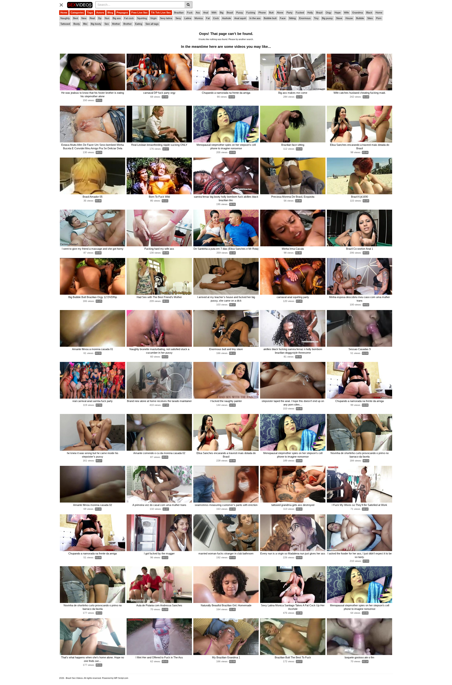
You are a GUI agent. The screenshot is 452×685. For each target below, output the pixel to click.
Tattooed (65, 23)
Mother (116, 23)
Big (221, 12)
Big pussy (327, 18)
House (349, 18)
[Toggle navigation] (62, 4)
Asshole (226, 18)
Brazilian (179, 12)
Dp (99, 18)
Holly (310, 12)
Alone (280, 12)
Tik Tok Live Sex (161, 12)
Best (75, 18)
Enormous (305, 18)
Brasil (230, 12)
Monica (199, 18)
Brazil (319, 12)
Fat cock (129, 18)
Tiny (316, 18)
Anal (205, 12)
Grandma (357, 12)
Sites (370, 18)
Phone (262, 12)
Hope (338, 12)
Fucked (300, 12)
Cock (216, 18)
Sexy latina (166, 18)
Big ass (117, 18)
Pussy (239, 12)
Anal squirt (240, 18)
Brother (127, 23)
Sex (107, 23)
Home (63, 12)
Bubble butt (270, 18)
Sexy (178, 18)
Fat (208, 18)
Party (289, 12)
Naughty (65, 18)
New (83, 18)
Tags (90, 12)
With (214, 12)
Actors (100, 12)
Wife (346, 12)
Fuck (189, 12)
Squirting (142, 18)
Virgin (153, 18)
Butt (271, 12)
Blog (110, 12)
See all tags (152, 23)
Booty (76, 23)
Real (92, 18)
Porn (378, 18)
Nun (107, 18)
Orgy (328, 12)
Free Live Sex (139, 12)
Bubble (360, 18)
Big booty (96, 23)
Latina (187, 18)
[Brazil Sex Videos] (80, 4)
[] (188, 4)
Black (369, 12)
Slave (339, 18)
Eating (138, 23)
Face (283, 18)
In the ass (254, 18)
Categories (77, 12)
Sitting (292, 18)
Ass (198, 12)
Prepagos (122, 12)
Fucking (250, 12)
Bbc (85, 23)
